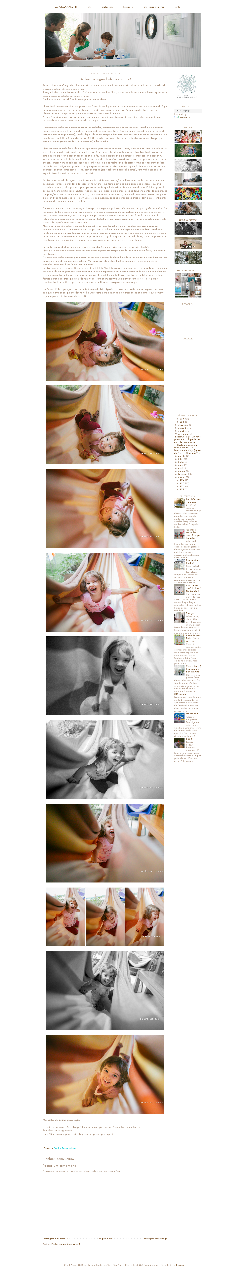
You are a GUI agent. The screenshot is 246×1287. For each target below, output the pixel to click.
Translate (185, 118)
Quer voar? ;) (193, 453)
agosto (182, 456)
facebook (128, 7)
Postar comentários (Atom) (65, 1244)
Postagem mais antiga (155, 1239)
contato (179, 7)
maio (181, 465)
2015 (182, 422)
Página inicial (105, 1239)
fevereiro (183, 474)
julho (181, 459)
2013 (182, 483)
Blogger (180, 1265)
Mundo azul (192, 714)
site (89, 7)
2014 (182, 480)
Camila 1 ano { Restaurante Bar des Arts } (193, 669)
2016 (182, 419)
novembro (183, 428)
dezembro (183, 425)
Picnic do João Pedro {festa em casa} (193, 638)
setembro (183, 434)
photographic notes (154, 7)
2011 (182, 489)
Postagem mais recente (55, 1239)
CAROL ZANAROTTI (66, 7)
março (181, 471)
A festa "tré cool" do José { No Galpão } (193, 588)
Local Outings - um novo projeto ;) (193, 502)
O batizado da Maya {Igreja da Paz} (187, 450)
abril (181, 468)
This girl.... (191, 613)
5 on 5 (189, 739)
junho (181, 462)
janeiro (182, 477)
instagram (107, 7)
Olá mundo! (180, 694)
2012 (182, 486)
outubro (182, 431)
